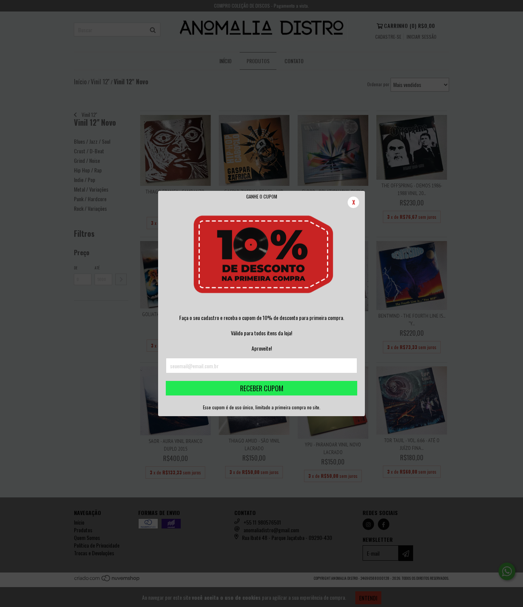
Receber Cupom (261, 388)
